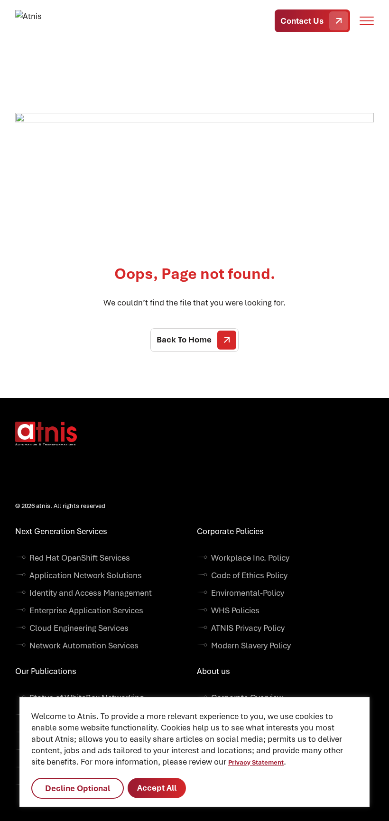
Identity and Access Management (90, 593)
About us (213, 671)
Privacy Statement (256, 762)
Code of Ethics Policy (249, 575)
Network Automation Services (84, 645)
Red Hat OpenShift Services (79, 558)
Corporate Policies (230, 531)
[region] (194, 752)
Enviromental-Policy (247, 593)
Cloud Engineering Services (79, 628)
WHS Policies (235, 610)
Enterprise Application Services (86, 610)
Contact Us (302, 21)
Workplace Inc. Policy (250, 558)
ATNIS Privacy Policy (248, 628)
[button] (367, 21)
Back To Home (184, 339)
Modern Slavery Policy (251, 645)
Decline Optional (77, 788)
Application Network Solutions (85, 575)
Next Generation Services (61, 531)
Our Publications (45, 671)
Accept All (156, 788)
